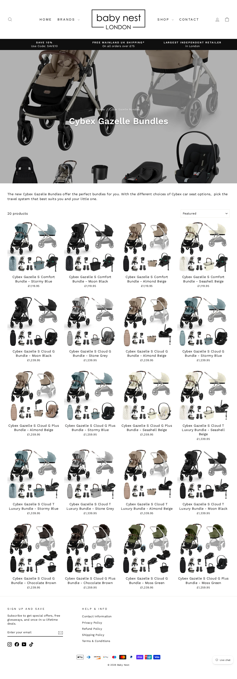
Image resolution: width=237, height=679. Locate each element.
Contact (189, 19)
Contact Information (97, 616)
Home (45, 19)
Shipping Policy (93, 635)
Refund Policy (92, 628)
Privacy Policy (92, 622)
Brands (67, 19)
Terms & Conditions (96, 641)
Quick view (33, 268)
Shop (164, 19)
